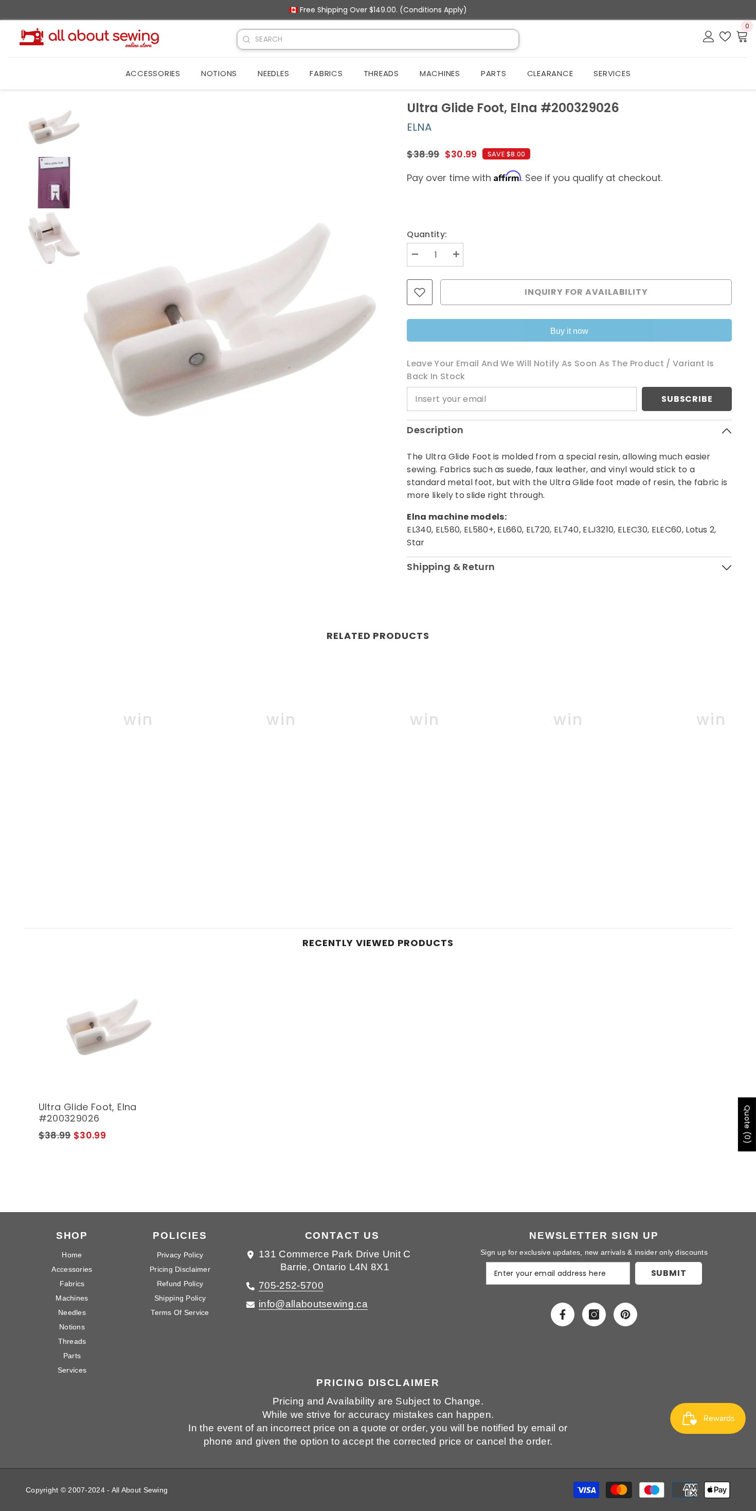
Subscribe (686, 399)
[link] (91, 805)
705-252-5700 (291, 1285)
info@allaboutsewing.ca (313, 1304)
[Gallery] (200, 319)
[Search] (246, 39)
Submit (669, 1273)
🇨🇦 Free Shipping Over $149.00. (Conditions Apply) (378, 10)
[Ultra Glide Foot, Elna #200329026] (108, 1027)
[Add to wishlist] (420, 292)
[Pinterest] (625, 1314)
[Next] (361, 319)
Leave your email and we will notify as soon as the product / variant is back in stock (560, 370)
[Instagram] (594, 1314)
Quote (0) (747, 1124)
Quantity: (427, 234)
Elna (419, 127)
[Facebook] (562, 1314)
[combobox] (386, 39)
